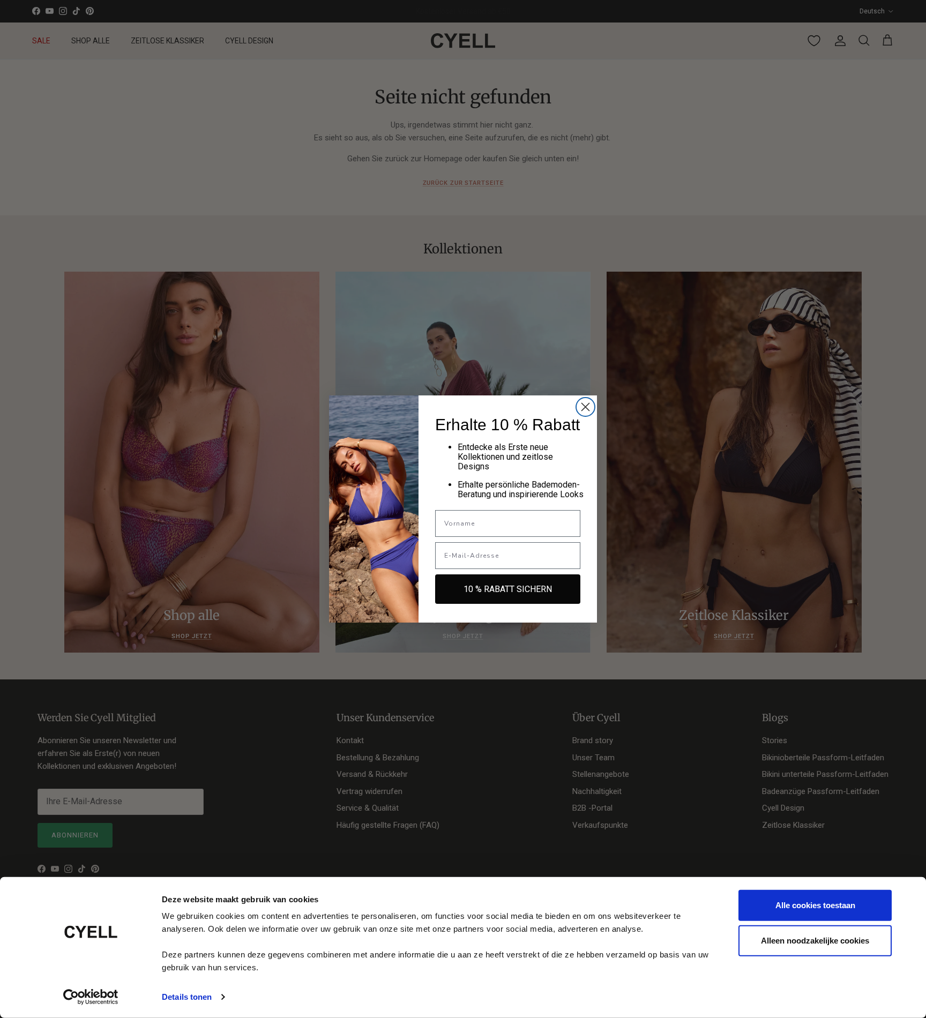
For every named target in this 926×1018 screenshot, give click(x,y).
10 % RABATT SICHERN (508, 589)
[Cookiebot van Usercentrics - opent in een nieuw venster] (91, 997)
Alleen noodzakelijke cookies (815, 940)
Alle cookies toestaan (815, 905)
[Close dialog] (585, 407)
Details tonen (187, 996)
